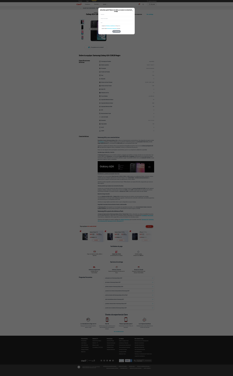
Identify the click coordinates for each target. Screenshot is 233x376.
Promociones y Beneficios (112, 28)
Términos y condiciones (110, 25)
